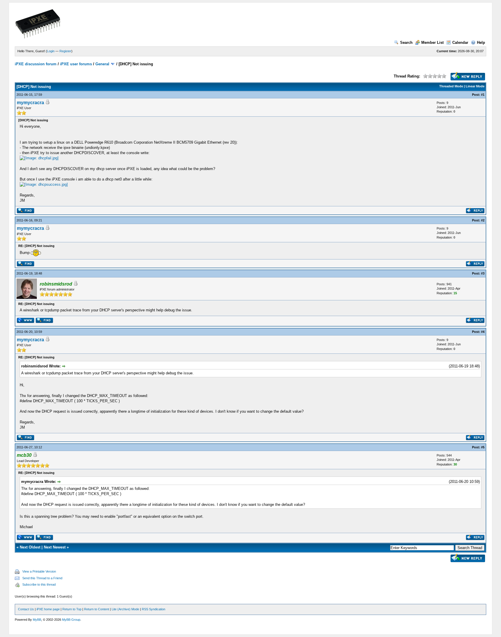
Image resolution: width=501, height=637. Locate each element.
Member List (432, 42)
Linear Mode (475, 86)
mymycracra (30, 102)
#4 (482, 331)
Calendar (460, 42)
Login (51, 51)
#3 (482, 273)
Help (481, 42)
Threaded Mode (451, 86)
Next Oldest (30, 547)
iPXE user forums (76, 64)
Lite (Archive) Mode (125, 609)
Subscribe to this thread (39, 584)
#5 (482, 447)
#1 (482, 94)
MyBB (37, 619)
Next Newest (55, 547)
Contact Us (26, 609)
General (102, 64)
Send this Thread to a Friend (42, 578)
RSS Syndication (153, 609)
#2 (482, 220)
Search (406, 42)
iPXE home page (48, 609)
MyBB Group (71, 619)
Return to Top (71, 609)
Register (65, 51)
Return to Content (96, 609)
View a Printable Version (39, 571)
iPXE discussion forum (36, 64)
